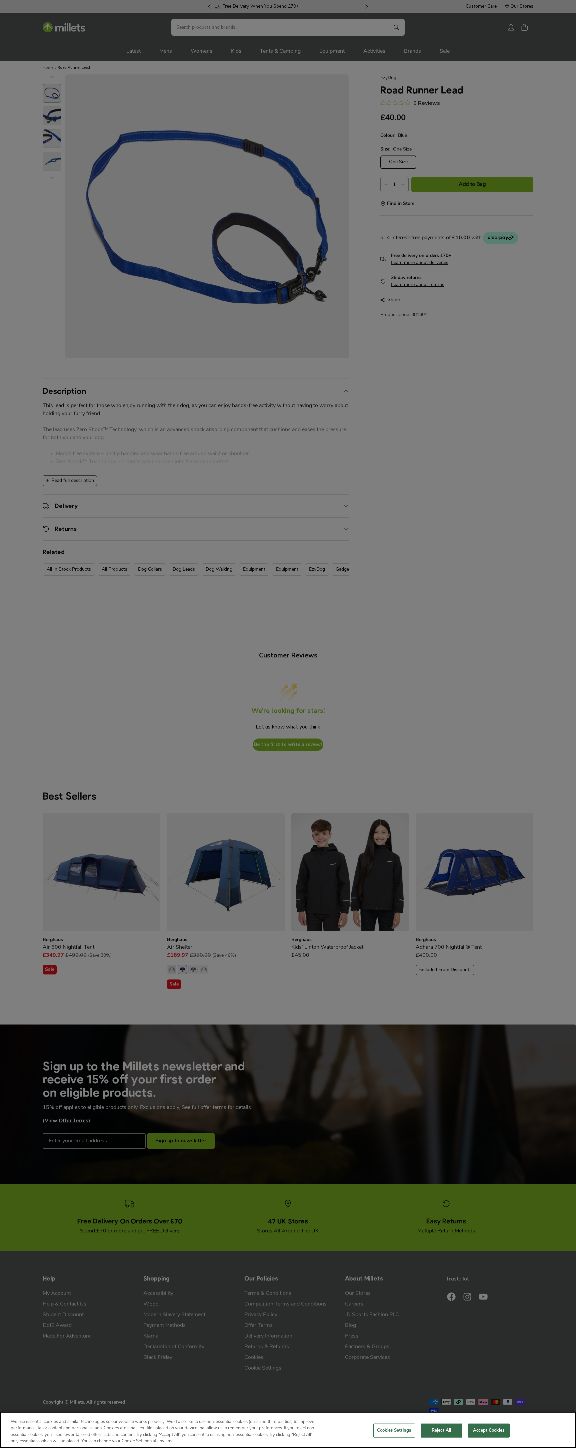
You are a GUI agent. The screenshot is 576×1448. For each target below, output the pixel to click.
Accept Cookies (488, 1430)
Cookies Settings (394, 1430)
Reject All (441, 1430)
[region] (288, 1430)
